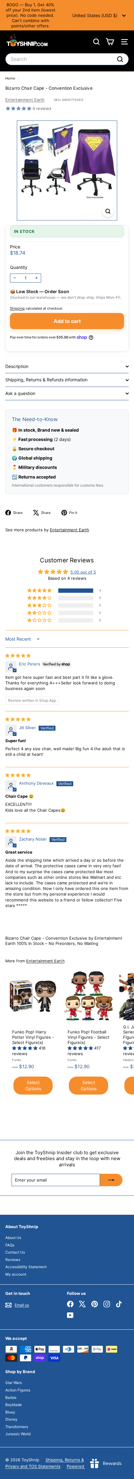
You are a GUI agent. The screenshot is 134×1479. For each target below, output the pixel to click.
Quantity (18, 267)
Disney (11, 1419)
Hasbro (128, 1060)
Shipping (17, 308)
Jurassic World (18, 1433)
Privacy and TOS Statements (32, 1466)
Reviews (12, 1259)
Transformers (16, 1426)
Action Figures (17, 1390)
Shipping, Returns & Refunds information (46, 379)
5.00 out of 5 (83, 571)
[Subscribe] (111, 1180)
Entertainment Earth (25, 99)
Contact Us (15, 1252)
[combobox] (67, 59)
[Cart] (110, 42)
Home (10, 78)
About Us (13, 1237)
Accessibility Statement (25, 1266)
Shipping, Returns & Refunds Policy (79, 1459)
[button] (19, 108)
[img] (18, 655)
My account (15, 1274)
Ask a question (20, 393)
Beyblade (13, 1404)
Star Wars (13, 1382)
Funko (16, 1060)
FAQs (9, 1245)
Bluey (10, 1412)
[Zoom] (108, 211)
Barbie (11, 1397)
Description (16, 366)
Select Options (33, 1085)
